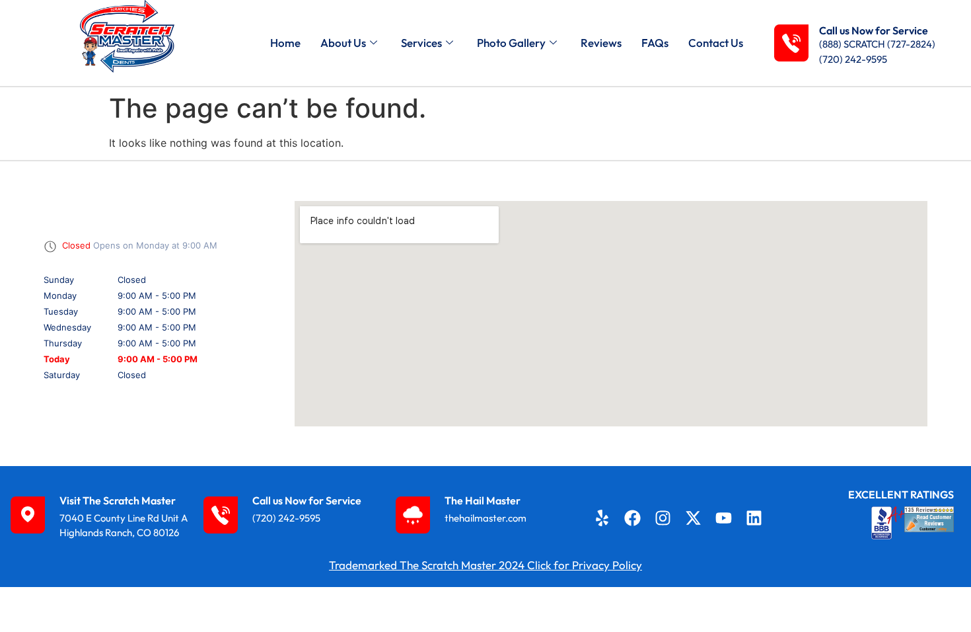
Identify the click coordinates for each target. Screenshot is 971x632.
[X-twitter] (693, 517)
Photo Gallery (511, 43)
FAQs (654, 43)
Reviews (601, 43)
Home (285, 43)
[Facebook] (632, 517)
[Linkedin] (754, 517)
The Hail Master (483, 500)
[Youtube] (723, 517)
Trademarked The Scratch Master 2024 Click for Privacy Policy (485, 565)
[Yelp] (601, 517)
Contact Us (715, 43)
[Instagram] (663, 517)
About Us (343, 43)
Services (421, 43)
